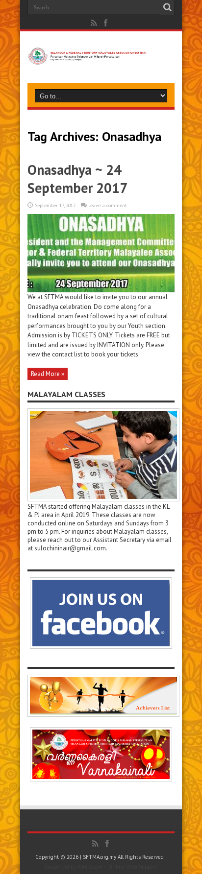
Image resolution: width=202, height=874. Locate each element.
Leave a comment (107, 205)
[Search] (167, 7)
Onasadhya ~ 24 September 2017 (77, 179)
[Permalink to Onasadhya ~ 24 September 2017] (101, 290)
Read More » (47, 374)
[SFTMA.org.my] (101, 57)
